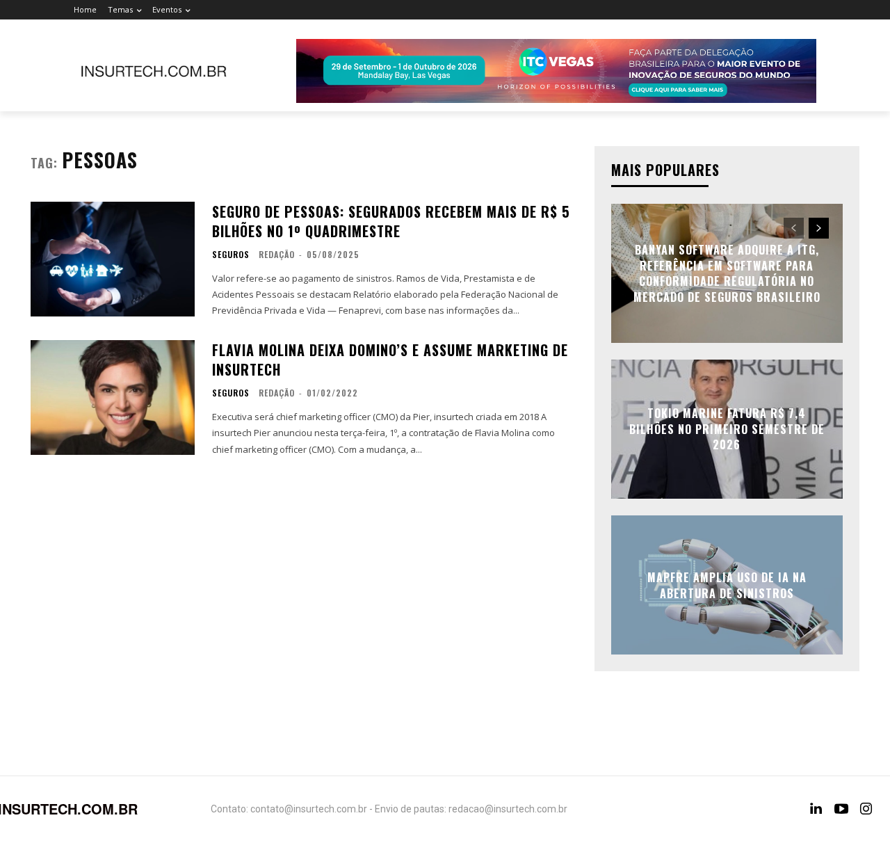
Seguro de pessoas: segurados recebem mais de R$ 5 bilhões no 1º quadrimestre (391, 221)
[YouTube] (841, 809)
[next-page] (819, 228)
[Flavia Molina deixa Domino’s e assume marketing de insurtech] (113, 397)
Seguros (231, 254)
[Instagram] (866, 809)
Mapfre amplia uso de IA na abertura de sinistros (727, 585)
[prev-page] (794, 228)
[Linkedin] (816, 809)
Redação (277, 254)
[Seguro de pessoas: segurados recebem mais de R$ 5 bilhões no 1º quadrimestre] (113, 259)
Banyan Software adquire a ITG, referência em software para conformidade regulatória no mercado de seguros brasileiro (726, 273)
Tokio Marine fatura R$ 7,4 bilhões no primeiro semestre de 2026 (727, 429)
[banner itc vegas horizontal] (556, 71)
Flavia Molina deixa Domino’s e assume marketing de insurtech (390, 359)
